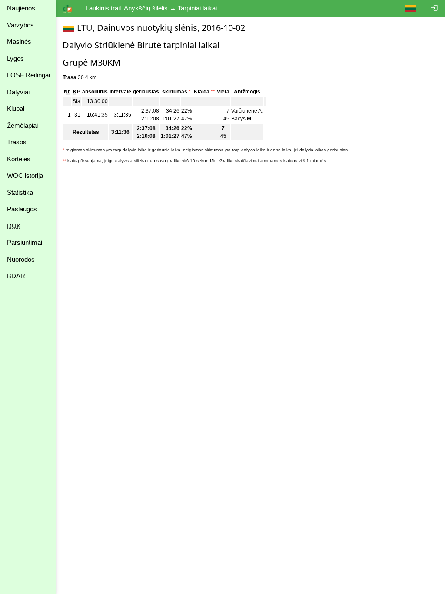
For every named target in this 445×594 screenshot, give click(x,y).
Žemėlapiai (22, 125)
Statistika (20, 192)
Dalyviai (18, 92)
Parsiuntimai (24, 242)
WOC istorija (25, 175)
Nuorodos (21, 259)
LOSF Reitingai (28, 75)
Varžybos (20, 25)
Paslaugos (22, 209)
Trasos (17, 142)
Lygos (15, 58)
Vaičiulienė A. (247, 111)
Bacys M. (241, 119)
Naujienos (21, 8)
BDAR (16, 276)
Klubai (15, 108)
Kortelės (18, 159)
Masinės (19, 41)
